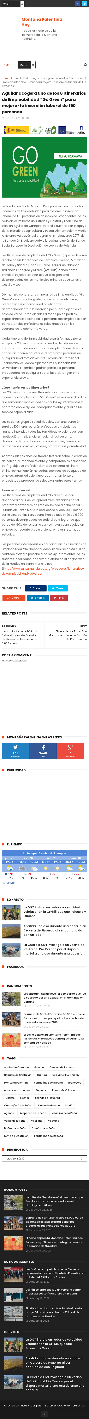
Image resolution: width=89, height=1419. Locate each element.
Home (5, 65)
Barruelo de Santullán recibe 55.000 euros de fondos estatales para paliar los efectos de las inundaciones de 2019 (54, 1018)
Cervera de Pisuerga (62, 1067)
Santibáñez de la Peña (48, 1082)
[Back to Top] (44, 1414)
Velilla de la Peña (14, 1120)
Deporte (41, 1090)
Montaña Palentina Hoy (42, 22)
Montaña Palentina (16, 1082)
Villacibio (53, 1120)
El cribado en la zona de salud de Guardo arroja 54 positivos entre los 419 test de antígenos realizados (54, 1312)
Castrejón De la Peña (17, 1105)
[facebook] (77, 3)
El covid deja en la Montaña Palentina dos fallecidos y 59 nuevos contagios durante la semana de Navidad (54, 1039)
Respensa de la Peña (33, 1113)
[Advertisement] (36, 804)
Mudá (68, 1105)
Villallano (36, 1120)
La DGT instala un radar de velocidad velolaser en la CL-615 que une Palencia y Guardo (55, 911)
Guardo (39, 1067)
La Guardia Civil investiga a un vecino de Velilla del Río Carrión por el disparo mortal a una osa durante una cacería (54, 949)
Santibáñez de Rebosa (48, 1136)
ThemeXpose (27, 1405)
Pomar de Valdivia (63, 1090)
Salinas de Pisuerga (47, 1098)
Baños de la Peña (15, 1128)
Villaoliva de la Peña (64, 1113)
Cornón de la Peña (43, 1128)
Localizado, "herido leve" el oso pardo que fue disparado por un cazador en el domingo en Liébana (55, 998)
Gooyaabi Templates (71, 1405)
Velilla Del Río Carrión (65, 1075)
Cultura (42, 1075)
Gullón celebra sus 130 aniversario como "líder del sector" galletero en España (53, 1292)
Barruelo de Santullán (17, 1075)
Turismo (9, 1098)
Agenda (9, 1113)
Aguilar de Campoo (16, 1067)
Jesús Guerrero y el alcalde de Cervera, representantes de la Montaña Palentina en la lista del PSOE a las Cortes (55, 1273)
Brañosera (74, 1082)
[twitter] (84, 3)
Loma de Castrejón (16, 1136)
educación (11, 1090)
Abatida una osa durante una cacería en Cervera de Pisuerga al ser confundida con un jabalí (55, 930)
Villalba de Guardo (48, 1105)
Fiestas (25, 1098)
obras (26, 1090)
